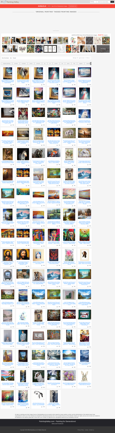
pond (68, 63)
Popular (14, 57)
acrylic (56, 63)
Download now (72, 6)
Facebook (60, 423)
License (86, 429)
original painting (6, 63)
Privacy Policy (81, 429)
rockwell (24, 63)
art (44, 63)
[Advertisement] (56, 22)
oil (49, 63)
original (80, 63)
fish (74, 63)
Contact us (91, 429)
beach (87, 63)
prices (31, 63)
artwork (38, 63)
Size (11, 57)
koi (62, 63)
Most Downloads (5, 57)
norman (16, 63)
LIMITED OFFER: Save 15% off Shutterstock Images (84, 35)
